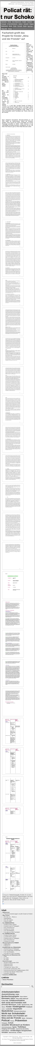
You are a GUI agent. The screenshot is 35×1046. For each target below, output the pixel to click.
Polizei (12, 1021)
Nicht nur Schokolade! (13, 1013)
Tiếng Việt (4, 29)
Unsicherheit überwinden (22, 1029)
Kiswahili (26, 24)
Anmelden (19, 1043)
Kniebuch (29, 1007)
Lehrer (3, 1009)
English (24, 22)
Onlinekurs (29, 1018)
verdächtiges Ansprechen (21, 1030)
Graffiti (19, 1004)
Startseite (4, 22)
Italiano (20, 24)
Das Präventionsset (9, 927)
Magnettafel (17, 1009)
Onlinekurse (7, 946)
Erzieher (22, 895)
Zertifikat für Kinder (9, 929)
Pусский (19, 26)
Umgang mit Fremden (8, 1029)
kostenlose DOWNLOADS (10, 974)
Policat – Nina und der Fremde (22, 1036)
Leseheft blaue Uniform (10, 936)
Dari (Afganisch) (16, 22)
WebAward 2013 (8, 965)
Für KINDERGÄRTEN (8, 923)
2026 (5, 956)
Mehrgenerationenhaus (20, 1011)
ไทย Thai (30, 26)
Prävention (21, 1020)
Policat (23, 899)
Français (3, 24)
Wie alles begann (8, 920)
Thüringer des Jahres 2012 (11, 967)
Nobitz (23, 1018)
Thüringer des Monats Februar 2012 (13, 971)
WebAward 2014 (8, 964)
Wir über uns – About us (10, 917)
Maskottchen (7, 1011)
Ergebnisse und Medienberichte (11, 955)
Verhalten (5, 1032)
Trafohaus (22, 1027)
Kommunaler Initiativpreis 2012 (12, 968)
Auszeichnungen (7, 961)
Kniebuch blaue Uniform (10, 924)
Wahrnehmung (12, 1032)
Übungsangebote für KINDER (11, 942)
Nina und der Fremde (15, 899)
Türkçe (10, 29)
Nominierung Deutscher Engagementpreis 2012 (16, 970)
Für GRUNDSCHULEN (9, 933)
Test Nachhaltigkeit (9, 930)
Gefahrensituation (22, 896)
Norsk (10, 26)
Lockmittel (9, 1009)
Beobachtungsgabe (14, 895)
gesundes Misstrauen (9, 1004)
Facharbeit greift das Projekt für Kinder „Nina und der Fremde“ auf (15, 35)
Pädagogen (4, 1023)
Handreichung (25, 1004)
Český (9, 22)
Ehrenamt (6, 998)
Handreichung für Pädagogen (11, 926)
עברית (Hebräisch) (12, 24)
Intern (14, 1043)
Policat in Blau (8, 921)
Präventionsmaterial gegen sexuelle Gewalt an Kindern (18, 914)
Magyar (31, 24)
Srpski (25, 26)
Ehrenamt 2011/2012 (9, 973)
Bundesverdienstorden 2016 (11, 962)
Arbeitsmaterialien (11, 992)
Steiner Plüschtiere (8, 979)
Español (29, 22)
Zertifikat (19, 1032)
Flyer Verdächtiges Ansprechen (12, 950)
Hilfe (31, 1004)
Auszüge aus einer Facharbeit (12, 932)
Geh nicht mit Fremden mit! (14, 1003)
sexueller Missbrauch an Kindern (16, 1025)
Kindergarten (15, 898)
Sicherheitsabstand (6, 1027)
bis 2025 (6, 958)
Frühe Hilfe (5, 1000)
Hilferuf (3, 1007)
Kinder (9, 1007)
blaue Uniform (23, 996)
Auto (17, 994)
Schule (10, 1023)
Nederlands (4, 26)
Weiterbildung (7, 918)
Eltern (13, 998)
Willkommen (6, 912)
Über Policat (6, 915)
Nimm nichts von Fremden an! (14, 1016)
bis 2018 (6, 959)
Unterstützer (5, 1030)
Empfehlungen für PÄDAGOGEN (12, 947)
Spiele (14, 1027)
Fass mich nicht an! (11, 896)
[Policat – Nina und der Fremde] (17, 13)
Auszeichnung (8, 994)
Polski (14, 26)
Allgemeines (7, 944)
